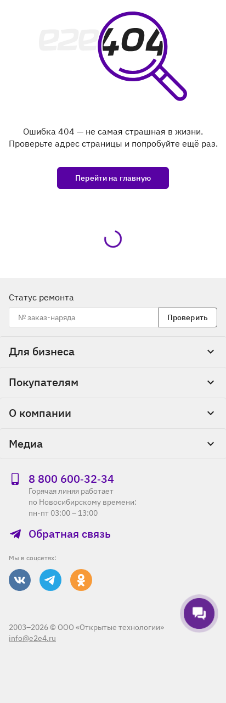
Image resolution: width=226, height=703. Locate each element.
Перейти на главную (113, 178)
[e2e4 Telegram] (50, 580)
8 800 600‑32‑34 (71, 479)
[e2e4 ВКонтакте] (20, 580)
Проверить (187, 317)
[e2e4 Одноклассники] (81, 580)
